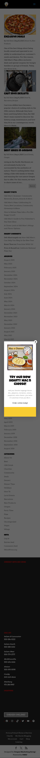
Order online (17, 403)
